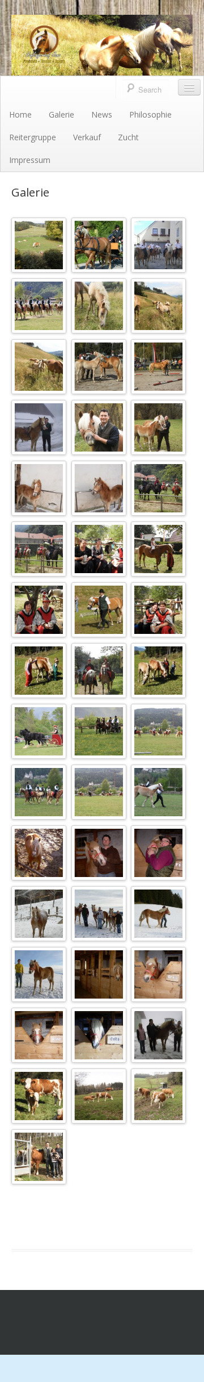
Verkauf (87, 137)
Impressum (29, 160)
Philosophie (150, 114)
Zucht (128, 137)
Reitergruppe (32, 137)
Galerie (61, 114)
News (101, 114)
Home (20, 114)
